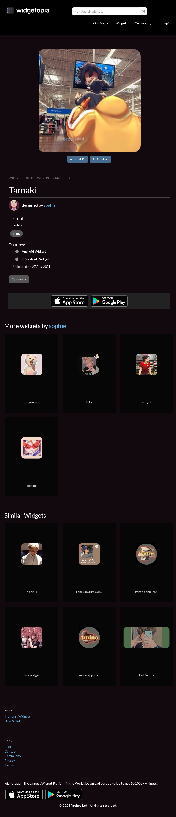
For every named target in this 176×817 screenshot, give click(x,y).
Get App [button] (99, 23)
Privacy (10, 760)
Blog (8, 747)
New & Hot (12, 721)
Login (166, 23)
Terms (9, 765)
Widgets (122, 23)
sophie (50, 205)
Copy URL (79, 159)
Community (143, 23)
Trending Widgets (18, 716)
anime (16, 233)
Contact (10, 751)
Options (18, 279)
